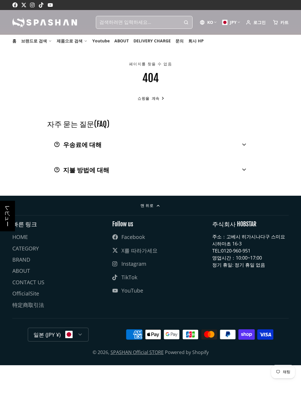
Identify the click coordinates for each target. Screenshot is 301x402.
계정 (256, 22)
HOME (20, 236)
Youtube (101, 41)
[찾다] (186, 22)
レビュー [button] (7, 216)
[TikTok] (41, 5)
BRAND (21, 259)
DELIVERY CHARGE (152, 41)
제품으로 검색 (70, 41)
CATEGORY (25, 248)
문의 (179, 41)
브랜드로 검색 (34, 41)
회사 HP (196, 41)
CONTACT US (28, 282)
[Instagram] (32, 5)
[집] (44, 22)
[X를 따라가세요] (23, 5)
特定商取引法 (28, 304)
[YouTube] (50, 5)
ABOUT (121, 41)
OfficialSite (25, 293)
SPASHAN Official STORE (137, 352)
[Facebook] (15, 5)
